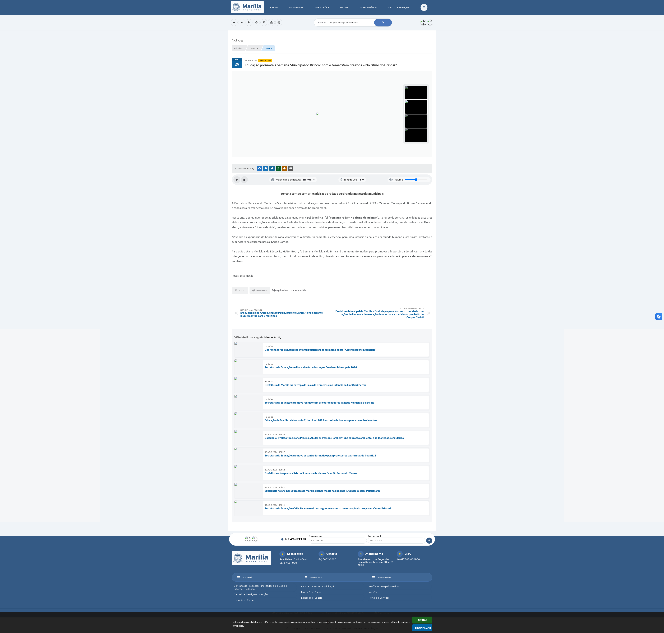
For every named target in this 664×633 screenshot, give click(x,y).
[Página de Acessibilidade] (278, 22)
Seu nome (315, 536)
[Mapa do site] (271, 22)
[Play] (236, 179)
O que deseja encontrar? (328, 16)
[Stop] (244, 179)
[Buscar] (383, 22)
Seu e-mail (374, 536)
